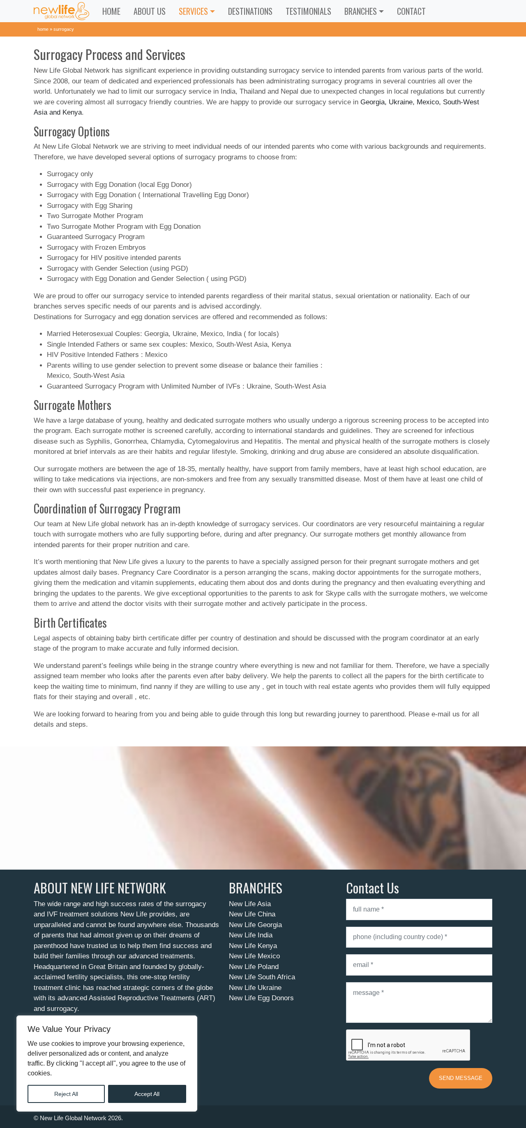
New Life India (250, 935)
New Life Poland (254, 967)
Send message (460, 1078)
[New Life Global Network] (61, 11)
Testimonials (308, 11)
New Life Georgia (255, 925)
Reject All (66, 1094)
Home (111, 11)
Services (193, 11)
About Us (150, 11)
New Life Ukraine (255, 988)
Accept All (146, 1094)
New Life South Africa (262, 977)
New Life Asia (250, 904)
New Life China (252, 914)
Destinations (250, 11)
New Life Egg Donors (261, 998)
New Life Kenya (253, 946)
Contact (411, 11)
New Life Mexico (254, 956)
